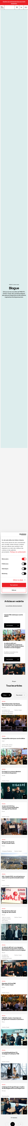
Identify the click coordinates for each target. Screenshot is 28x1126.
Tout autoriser (14, 585)
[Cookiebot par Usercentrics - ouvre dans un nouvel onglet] (19, 535)
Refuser (14, 590)
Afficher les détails (18, 580)
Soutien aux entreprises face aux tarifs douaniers (14, 2)
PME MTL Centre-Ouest (14, 284)
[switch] (24, 564)
